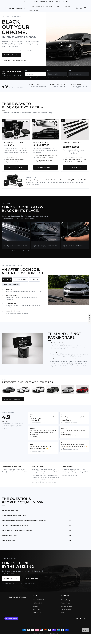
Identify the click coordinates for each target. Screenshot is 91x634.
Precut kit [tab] (7, 279)
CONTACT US (37, 612)
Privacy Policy (65, 600)
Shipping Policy (66, 609)
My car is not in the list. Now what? (14, 515)
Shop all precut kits (13, 399)
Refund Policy (65, 603)
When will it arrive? (8, 540)
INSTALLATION (37, 603)
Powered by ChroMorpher (51, 633)
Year (70, 70)
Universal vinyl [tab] (20, 279)
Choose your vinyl (16, 167)
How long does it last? (9, 535)
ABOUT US (36, 609)
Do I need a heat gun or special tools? (15, 525)
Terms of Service (66, 606)
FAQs (62, 612)
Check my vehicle (45, 167)
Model (49, 70)
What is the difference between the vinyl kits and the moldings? (24, 520)
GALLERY (36, 606)
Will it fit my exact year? (10, 510)
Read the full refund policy (70, 475)
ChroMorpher (40, 633)
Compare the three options (15, 60)
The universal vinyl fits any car (65, 77)
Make (26, 70)
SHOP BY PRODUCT (39, 600)
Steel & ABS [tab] (34, 279)
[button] (36, 6)
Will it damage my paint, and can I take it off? (17, 530)
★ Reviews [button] (89, 318)
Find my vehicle (11, 55)
